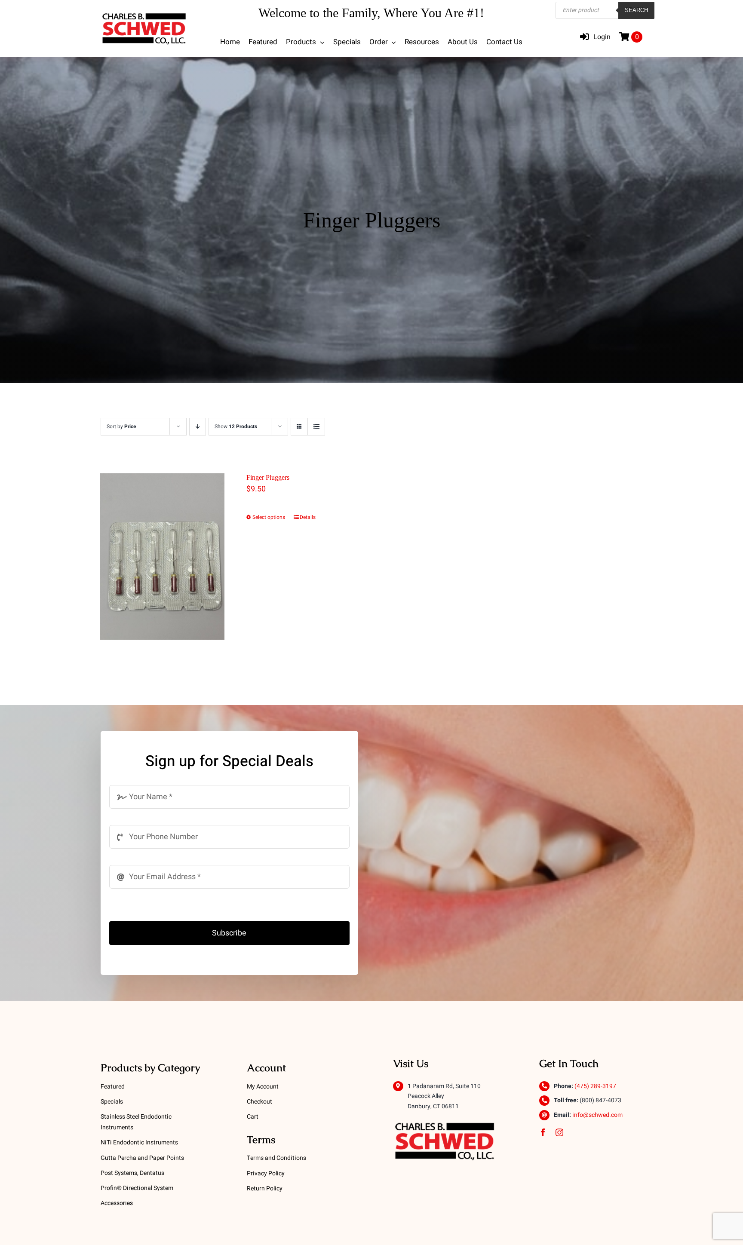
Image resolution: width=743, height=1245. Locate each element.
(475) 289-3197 (595, 1086)
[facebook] (543, 1132)
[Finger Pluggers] (162, 556)
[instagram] (559, 1132)
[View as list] (316, 426)
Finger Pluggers (267, 477)
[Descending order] (197, 426)
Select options (268, 517)
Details (308, 517)
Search (636, 10)
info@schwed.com (597, 1114)
